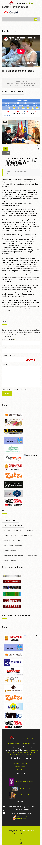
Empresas (7, 405)
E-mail (4, 347)
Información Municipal (27, 535)
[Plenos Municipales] (12, 600)
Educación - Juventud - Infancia (13, 555)
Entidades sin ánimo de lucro (16, 615)
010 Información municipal (24, 782)
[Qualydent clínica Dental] (13, 484)
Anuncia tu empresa (21, 763)
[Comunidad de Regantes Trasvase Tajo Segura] (13, 440)
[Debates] (12, 606)
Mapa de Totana (24, 788)
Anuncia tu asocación (21, 767)
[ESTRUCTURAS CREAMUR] (13, 467)
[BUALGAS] (13, 493)
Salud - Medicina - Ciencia (12, 540)
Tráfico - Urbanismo (10, 550)
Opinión (5, 364)
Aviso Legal (21, 770)
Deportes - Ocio (32, 555)
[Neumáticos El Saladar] (13, 502)
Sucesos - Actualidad (10, 560)
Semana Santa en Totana (24, 795)
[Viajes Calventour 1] (13, 715)
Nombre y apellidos (8, 339)
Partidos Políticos (32, 530)
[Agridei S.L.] (13, 662)
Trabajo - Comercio (10, 535)
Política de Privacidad (18, 389)
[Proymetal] (13, 415)
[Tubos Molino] (13, 449)
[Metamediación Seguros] (13, 458)
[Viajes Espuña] (13, 680)
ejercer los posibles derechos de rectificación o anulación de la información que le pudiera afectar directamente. (21, 752)
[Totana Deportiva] (12, 594)
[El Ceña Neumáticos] (13, 671)
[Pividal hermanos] (13, 689)
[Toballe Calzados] (13, 422)
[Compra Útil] (12, 576)
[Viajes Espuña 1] (30, 455)
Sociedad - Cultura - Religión (13, 530)
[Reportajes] (12, 581)
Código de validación (9, 355)
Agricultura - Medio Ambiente (13, 525)
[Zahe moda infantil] (13, 475)
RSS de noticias (22, 816)
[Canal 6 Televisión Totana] (21, 3)
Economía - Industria (10, 520)
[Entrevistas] (12, 588)
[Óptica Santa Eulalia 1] (13, 431)
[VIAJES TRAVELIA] (13, 706)
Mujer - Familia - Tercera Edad (13, 545)
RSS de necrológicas (22, 818)
